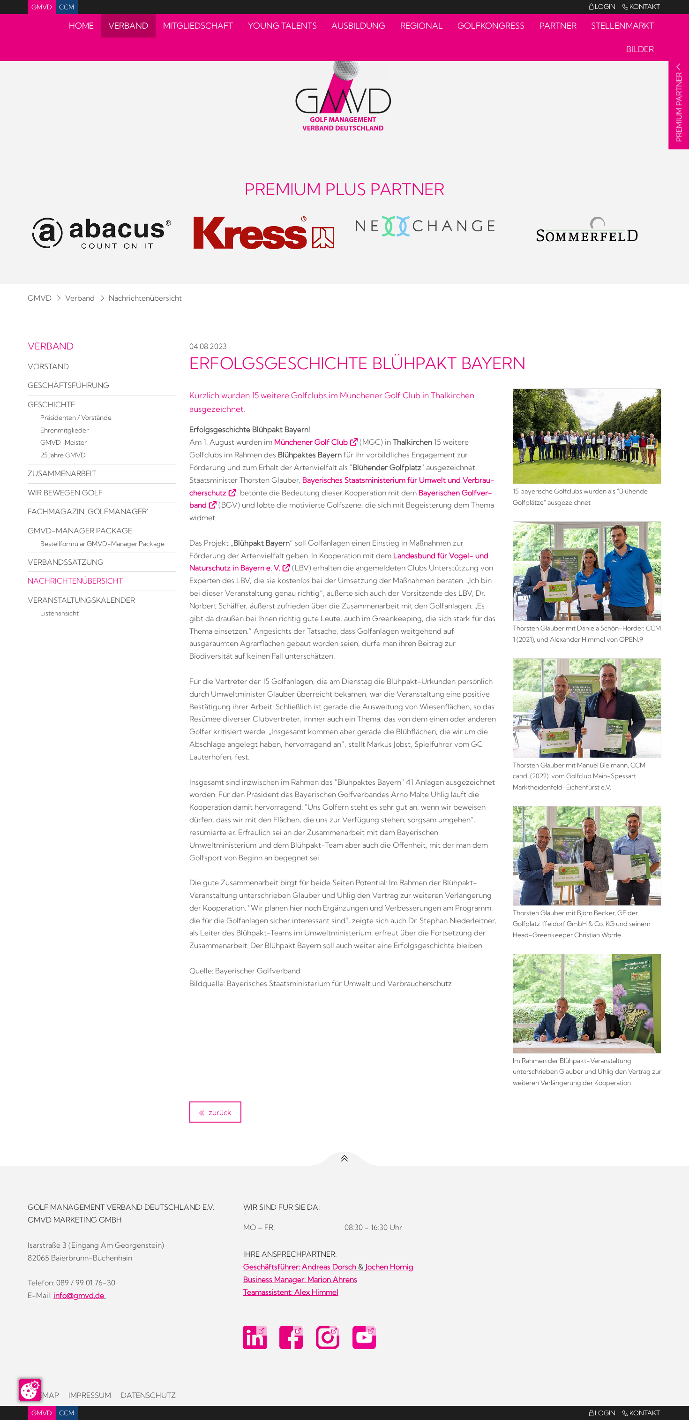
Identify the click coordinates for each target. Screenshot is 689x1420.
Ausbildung (358, 25)
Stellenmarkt (622, 25)
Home (81, 25)
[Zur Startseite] (344, 92)
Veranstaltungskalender (81, 600)
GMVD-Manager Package (80, 530)
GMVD (41, 7)
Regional (421, 25)
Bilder (640, 49)
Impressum (89, 1395)
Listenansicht (59, 613)
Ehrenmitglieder (64, 430)
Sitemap (43, 1395)
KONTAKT (641, 6)
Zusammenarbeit (62, 473)
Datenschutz (148, 1395)
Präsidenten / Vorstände (76, 417)
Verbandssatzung (66, 562)
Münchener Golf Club (311, 442)
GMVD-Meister (63, 442)
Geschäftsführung (68, 385)
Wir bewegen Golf (65, 492)
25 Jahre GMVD (63, 455)
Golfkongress (490, 25)
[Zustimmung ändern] (30, 1390)
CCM (66, 7)
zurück (219, 1112)
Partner (558, 25)
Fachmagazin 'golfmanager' (88, 511)
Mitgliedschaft (198, 25)
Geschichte (51, 404)
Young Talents (282, 25)
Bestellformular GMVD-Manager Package (102, 543)
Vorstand (48, 366)
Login (602, 6)
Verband (128, 25)
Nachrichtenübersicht (145, 298)
